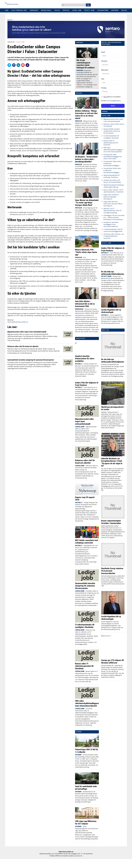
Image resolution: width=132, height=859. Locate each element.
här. (81, 856)
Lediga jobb (76, 10)
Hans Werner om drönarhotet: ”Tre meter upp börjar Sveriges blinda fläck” (87, 202)
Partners (114, 10)
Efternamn (104, 70)
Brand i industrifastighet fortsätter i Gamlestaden (111, 521)
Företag (103, 88)
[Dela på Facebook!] (14, 65)
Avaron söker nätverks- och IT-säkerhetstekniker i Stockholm (113, 191)
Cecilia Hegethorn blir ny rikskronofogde (111, 311)
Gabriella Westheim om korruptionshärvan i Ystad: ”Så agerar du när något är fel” (111, 462)
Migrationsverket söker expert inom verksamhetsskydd (26, 332)
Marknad (10, 320)
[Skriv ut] (27, 65)
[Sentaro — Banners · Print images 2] (66, 38)
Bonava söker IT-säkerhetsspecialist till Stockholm (84, 666)
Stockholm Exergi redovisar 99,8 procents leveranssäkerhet (112, 570)
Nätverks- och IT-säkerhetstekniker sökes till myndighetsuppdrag (112, 210)
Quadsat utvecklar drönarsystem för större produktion (84, 358)
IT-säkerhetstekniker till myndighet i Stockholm (84, 625)
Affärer (78, 755)
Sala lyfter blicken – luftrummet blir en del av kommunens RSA (85, 303)
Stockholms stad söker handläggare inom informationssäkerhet (110, 224)
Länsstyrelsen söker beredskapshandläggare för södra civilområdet (112, 157)
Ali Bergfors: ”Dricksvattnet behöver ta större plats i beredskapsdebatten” (86, 159)
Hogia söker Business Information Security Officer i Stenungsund (113, 204)
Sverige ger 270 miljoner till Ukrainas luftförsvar (112, 661)
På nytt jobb (89, 10)
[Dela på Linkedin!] (19, 65)
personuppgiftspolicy (114, 101)
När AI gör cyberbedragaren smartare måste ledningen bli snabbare (86, 64)
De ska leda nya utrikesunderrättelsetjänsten (112, 272)
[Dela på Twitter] (9, 65)
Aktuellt (78, 364)
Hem (6, 10)
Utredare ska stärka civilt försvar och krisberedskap (112, 181)
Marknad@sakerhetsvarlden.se (17, 322)
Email (103, 52)
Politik (57, 10)
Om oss (124, 10)
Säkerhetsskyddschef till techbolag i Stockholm (111, 176)
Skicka (113, 106)
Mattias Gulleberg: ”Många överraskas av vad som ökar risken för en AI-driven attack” (86, 114)
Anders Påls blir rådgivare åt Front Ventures (86, 383)
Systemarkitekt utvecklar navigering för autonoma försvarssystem (30, 360)
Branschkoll (46, 10)
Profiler (66, 10)
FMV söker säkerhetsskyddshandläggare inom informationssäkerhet (87, 703)
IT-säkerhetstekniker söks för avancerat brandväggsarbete (113, 230)
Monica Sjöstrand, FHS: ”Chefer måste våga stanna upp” (86, 252)
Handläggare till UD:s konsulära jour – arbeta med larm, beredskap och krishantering (113, 217)
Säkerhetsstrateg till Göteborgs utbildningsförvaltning (113, 186)
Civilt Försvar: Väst (19, 10)
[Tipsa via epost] (23, 65)
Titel (102, 79)
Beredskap (34, 10)
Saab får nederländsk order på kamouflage (86, 787)
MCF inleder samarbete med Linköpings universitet (86, 541)
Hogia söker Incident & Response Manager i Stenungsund (111, 197)
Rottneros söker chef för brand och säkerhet (22, 346)
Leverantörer (102, 10)
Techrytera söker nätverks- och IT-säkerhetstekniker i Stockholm (113, 236)
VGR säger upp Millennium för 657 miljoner (85, 822)
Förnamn (104, 61)
